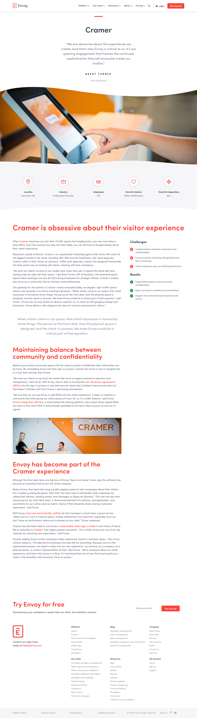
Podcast (113, 678)
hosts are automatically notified (43, 513)
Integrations (76, 649)
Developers (76, 653)
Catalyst (38, 530)
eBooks (113, 670)
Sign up (152, 667)
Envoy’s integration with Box (28, 402)
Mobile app (76, 646)
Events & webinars (118, 689)
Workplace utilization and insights (85, 674)
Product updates (117, 681)
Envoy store (115, 696)
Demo (152, 646)
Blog (112, 663)
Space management (119, 638)
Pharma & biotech (79, 685)
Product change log (119, 685)
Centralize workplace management (86, 663)
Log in (152, 663)
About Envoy (154, 631)
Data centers (77, 692)
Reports (113, 674)
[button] (84, 6)
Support (152, 670)
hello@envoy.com (32, 645)
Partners (153, 653)
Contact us (154, 649)
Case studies (115, 667)
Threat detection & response (83, 638)
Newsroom (154, 635)
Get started (176, 5)
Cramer (24, 241)
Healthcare (76, 689)
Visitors (74, 631)
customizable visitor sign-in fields (77, 526)
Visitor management (119, 635)
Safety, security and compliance (85, 670)
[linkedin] (175, 713)
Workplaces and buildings (82, 678)
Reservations (76, 642)
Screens (74, 635)
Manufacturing (77, 681)
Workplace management (121, 631)
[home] (20, 5)
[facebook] (171, 713)
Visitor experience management (85, 667)
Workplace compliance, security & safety (127, 642)
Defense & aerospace (80, 696)
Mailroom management (120, 646)
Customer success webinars (122, 700)
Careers (153, 638)
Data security (155, 642)
